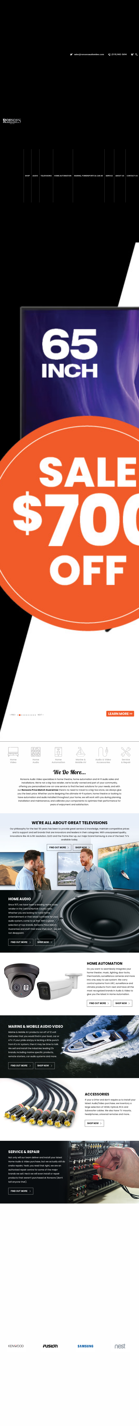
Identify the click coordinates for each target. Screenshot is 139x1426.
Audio (35, 176)
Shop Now (81, 847)
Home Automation (62, 176)
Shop (27, 176)
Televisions (46, 176)
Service (109, 176)
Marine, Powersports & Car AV (88, 176)
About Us (119, 176)
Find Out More (58, 847)
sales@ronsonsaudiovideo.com (89, 54)
